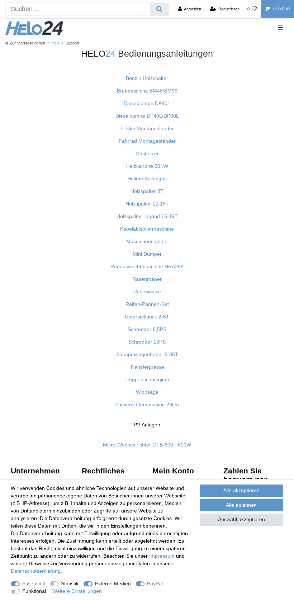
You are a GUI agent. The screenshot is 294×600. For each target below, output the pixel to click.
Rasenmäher (147, 279)
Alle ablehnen (241, 505)
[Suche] (159, 9)
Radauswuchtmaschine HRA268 (147, 266)
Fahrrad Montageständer (147, 141)
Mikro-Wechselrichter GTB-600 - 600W (147, 445)
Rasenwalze (147, 291)
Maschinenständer (147, 241)
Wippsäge (147, 392)
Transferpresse (147, 367)
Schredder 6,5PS (147, 329)
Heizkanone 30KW (147, 166)
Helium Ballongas (147, 178)
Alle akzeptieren (241, 490)
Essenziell (33, 583)
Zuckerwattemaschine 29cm (147, 404)
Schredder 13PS (147, 342)
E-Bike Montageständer (147, 128)
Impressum (162, 556)
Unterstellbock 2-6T (147, 317)
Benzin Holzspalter (147, 78)
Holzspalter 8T (147, 191)
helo (55, 43)
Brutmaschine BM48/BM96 (147, 91)
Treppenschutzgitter (147, 379)
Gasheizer (147, 153)
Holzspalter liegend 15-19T (147, 216)
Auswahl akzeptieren (241, 519)
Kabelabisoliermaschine (147, 229)
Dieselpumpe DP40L (147, 103)
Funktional (34, 591)
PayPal (155, 583)
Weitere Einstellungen (77, 591)
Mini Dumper (147, 254)
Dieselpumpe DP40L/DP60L (147, 116)
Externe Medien (113, 583)
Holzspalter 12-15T (147, 204)
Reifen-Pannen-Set (147, 304)
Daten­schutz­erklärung (36, 571)
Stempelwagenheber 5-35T (147, 354)
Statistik (70, 583)
